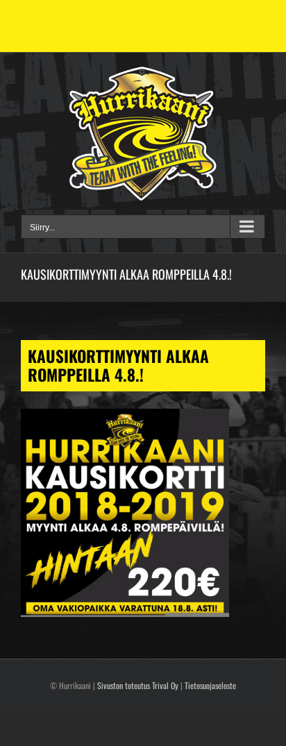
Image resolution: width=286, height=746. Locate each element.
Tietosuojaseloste (210, 685)
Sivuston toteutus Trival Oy (137, 685)
